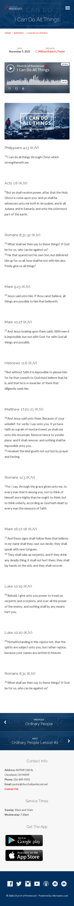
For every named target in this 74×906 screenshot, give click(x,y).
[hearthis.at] (64, 884)
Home (8, 33)
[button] (37, 147)
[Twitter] (19, 884)
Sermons (19, 33)
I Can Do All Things (37, 33)
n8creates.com (60, 895)
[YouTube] (37, 884)
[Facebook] (10, 884)
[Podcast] (46, 884)
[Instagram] (28, 884)
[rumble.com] (55, 884)
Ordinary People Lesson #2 (35, 742)
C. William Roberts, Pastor (50, 51)
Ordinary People (39, 724)
